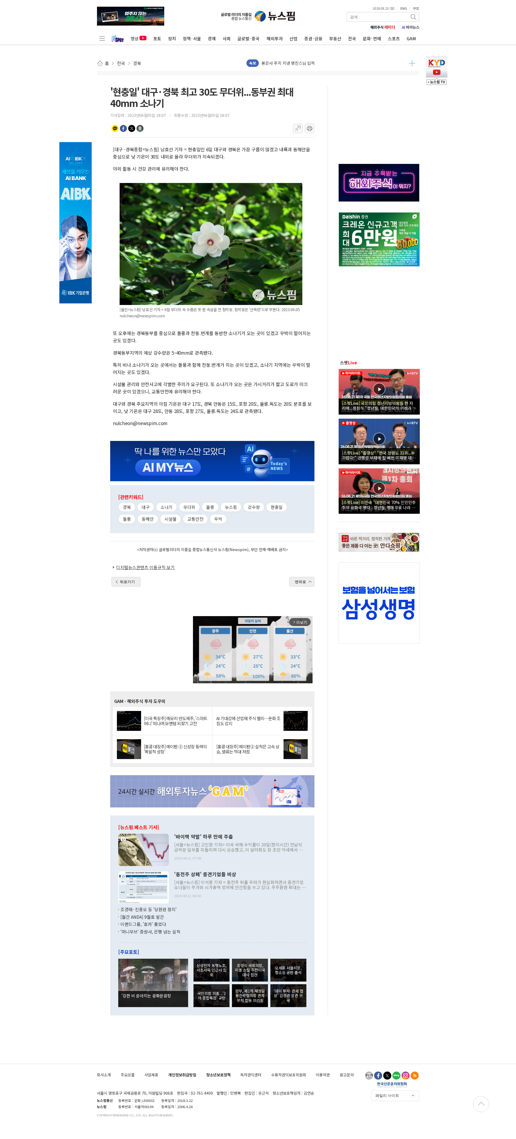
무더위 (189, 507)
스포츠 (394, 38)
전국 (352, 38)
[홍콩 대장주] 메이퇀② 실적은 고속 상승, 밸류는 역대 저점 (247, 749)
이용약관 (323, 1074)
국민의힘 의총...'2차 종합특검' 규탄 (211, 995)
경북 (127, 507)
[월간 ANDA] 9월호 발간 (142, 917)
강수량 (254, 507)
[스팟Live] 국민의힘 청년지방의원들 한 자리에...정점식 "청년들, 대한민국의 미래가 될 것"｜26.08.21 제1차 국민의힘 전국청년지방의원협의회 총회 (379, 405)
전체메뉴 (102, 38)
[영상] (379, 391)
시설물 (170, 519)
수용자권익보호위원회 (288, 1074)
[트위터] (387, 1076)
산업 (293, 38)
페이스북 (123, 128)
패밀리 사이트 (387, 1095)
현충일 (277, 507)
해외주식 (382, 27)
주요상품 (128, 1074)
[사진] (143, 849)
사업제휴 (151, 1074)
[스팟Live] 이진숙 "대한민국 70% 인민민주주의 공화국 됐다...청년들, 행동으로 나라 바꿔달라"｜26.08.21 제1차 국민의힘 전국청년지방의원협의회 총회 (379, 504)
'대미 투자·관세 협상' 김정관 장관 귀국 (288, 995)
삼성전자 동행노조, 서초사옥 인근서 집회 (211, 970)
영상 (135, 38)
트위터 (131, 128)
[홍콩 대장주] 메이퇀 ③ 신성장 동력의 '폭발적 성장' (175, 749)
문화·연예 (372, 38)
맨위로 (300, 582)
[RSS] (415, 1076)
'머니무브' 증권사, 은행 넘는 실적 (150, 932)
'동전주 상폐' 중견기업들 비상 (205, 874)
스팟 (348, 362)
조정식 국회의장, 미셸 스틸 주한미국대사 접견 (250, 970)
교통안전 (195, 519)
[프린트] (309, 128)
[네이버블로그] (396, 1076)
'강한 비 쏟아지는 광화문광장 (146, 995)
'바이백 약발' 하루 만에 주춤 (203, 837)
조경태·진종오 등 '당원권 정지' (148, 909)
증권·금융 (313, 38)
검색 (413, 17)
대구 (146, 507)
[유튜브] (369, 1076)
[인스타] (406, 1076)
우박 (218, 519)
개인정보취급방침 (182, 1074)
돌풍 (127, 519)
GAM (411, 38)
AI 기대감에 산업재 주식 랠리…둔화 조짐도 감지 (248, 721)
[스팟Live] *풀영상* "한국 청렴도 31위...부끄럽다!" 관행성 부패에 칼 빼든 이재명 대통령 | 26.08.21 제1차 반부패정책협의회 (378, 455)
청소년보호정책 (218, 1074)
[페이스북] (378, 1076)
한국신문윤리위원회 (392, 1085)
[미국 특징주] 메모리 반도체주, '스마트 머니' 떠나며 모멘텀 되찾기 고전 (175, 721)
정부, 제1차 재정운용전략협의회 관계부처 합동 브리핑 (250, 995)
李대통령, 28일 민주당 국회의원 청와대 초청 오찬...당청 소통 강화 (317, 63)
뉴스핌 (231, 507)
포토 (157, 38)
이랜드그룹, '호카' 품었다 (143, 924)
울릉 (210, 507)
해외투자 (275, 38)
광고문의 (347, 1074)
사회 (227, 38)
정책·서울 (192, 38)
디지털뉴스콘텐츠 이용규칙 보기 (145, 567)
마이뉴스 (411, 27)
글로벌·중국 (248, 38)
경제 (212, 38)
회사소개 (104, 1074)
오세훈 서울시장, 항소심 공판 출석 (288, 970)
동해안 (148, 519)
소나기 (166, 507)
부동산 (335, 38)
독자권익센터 (250, 1074)
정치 (172, 38)
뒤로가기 (127, 582)
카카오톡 (115, 128)
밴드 (140, 128)
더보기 (412, 63)
